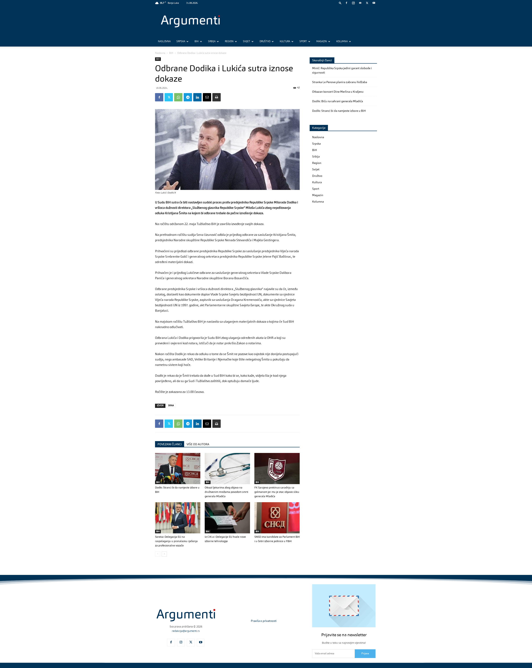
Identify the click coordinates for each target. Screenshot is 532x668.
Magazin (321, 41)
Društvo (265, 41)
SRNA (171, 406)
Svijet (246, 41)
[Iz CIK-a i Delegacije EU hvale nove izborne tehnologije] (227, 517)
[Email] (207, 97)
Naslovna (164, 41)
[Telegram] (188, 97)
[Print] (216, 97)
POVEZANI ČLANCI (170, 444)
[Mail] (360, 3)
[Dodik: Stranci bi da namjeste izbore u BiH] (177, 468)
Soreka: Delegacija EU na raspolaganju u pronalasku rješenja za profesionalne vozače (176, 541)
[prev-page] (157, 554)
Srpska (180, 41)
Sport (303, 41)
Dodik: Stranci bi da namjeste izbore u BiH (339, 110)
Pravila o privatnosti (264, 621)
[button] (340, 2)
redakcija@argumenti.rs (186, 631)
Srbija (212, 41)
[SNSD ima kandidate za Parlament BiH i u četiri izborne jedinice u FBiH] (277, 517)
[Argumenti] (185, 615)
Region (229, 41)
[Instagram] (353, 3)
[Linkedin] (197, 97)
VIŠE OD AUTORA (198, 444)
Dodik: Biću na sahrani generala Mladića (337, 101)
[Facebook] (346, 3)
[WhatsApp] (178, 97)
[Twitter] (367, 3)
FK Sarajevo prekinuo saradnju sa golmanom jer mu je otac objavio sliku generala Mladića (276, 492)
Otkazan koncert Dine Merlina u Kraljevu (337, 91)
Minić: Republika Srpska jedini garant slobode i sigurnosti (342, 70)
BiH (197, 41)
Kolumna (342, 41)
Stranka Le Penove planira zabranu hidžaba (339, 82)
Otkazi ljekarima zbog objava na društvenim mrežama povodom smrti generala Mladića (226, 492)
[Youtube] (374, 3)
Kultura (285, 41)
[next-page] (164, 554)
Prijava (365, 653)
